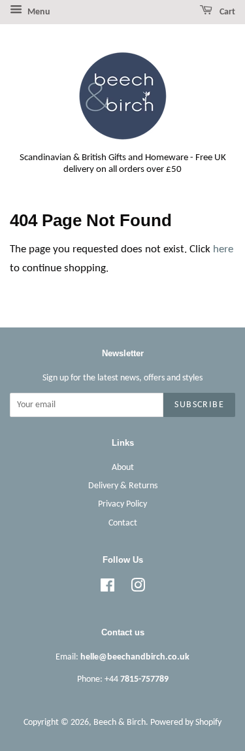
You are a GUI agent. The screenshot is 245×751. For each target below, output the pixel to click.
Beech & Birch (119, 722)
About (123, 468)
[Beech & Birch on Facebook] (107, 588)
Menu (37, 12)
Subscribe (199, 405)
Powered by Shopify (185, 722)
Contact (122, 523)
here (223, 249)
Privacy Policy (122, 504)
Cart (226, 12)
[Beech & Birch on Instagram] (138, 588)
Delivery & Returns (122, 486)
